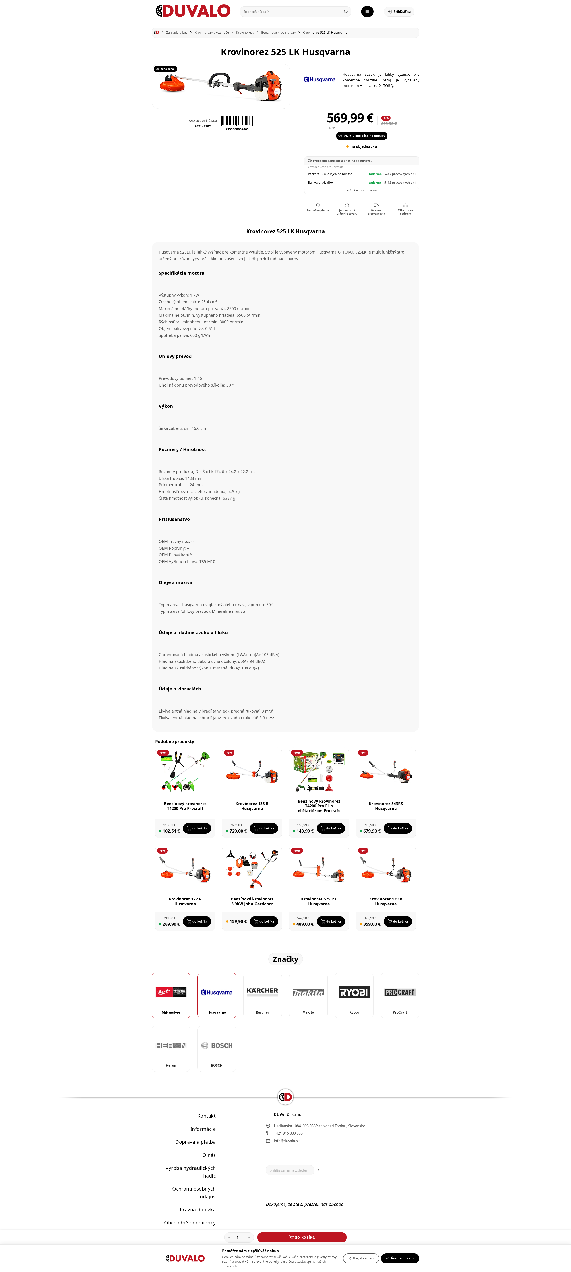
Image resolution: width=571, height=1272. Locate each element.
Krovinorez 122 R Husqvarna (185, 901)
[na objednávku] (227, 921)
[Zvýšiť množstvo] (249, 1237)
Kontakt (206, 1115)
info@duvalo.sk (287, 1140)
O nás (209, 1154)
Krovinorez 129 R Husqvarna (385, 901)
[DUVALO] (193, 11)
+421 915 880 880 (288, 1133)
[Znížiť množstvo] (229, 1237)
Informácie (203, 1128)
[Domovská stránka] (156, 32)
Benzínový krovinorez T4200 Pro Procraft (185, 806)
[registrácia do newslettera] (318, 1170)
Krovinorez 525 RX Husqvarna (319, 901)
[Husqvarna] (319, 79)
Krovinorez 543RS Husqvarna (386, 806)
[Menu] (367, 11)
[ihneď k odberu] (160, 831)
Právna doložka (198, 1209)
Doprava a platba (195, 1142)
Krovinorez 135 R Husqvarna (252, 806)
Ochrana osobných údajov (194, 1192)
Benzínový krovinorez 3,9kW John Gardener (252, 901)
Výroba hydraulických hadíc (191, 1172)
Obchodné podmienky (190, 1222)
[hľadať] (346, 12)
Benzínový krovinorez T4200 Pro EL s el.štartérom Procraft (319, 805)
